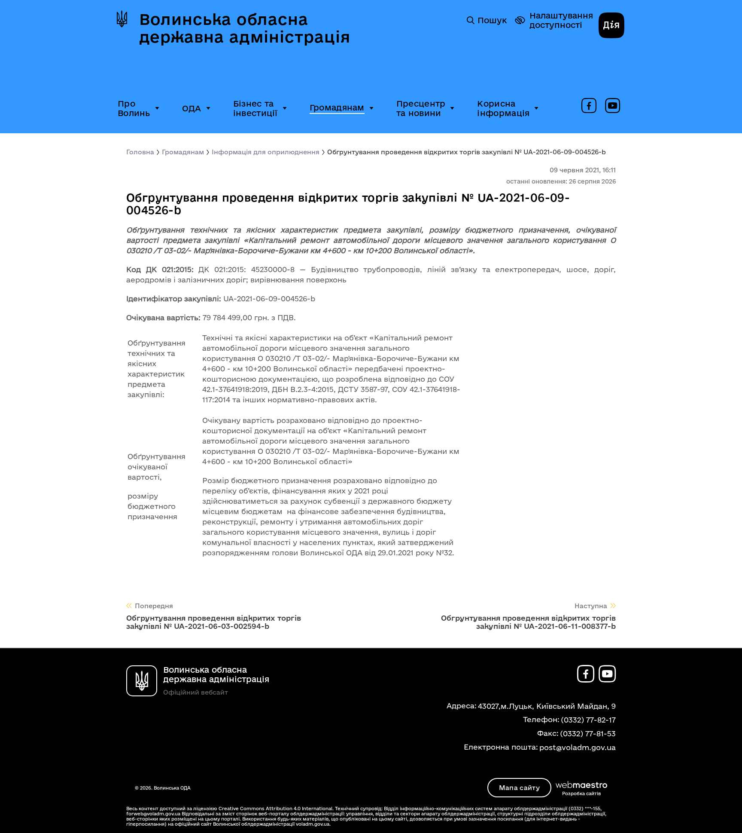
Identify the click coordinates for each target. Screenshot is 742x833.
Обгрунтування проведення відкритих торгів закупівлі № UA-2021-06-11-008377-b (528, 622)
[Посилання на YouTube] (612, 106)
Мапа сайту (519, 787)
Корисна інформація (503, 108)
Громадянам (337, 107)
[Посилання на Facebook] (588, 106)
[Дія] (611, 26)
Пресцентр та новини (421, 108)
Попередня (154, 605)
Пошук (492, 20)
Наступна (591, 605)
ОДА (191, 108)
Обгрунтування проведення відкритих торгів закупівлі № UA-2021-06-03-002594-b (213, 622)
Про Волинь (134, 108)
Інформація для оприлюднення (265, 152)
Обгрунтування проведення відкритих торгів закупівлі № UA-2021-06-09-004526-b (466, 152)
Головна (140, 152)
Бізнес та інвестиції (255, 108)
